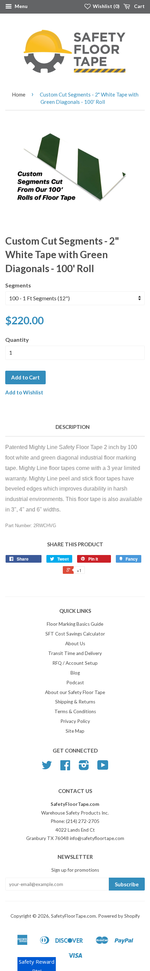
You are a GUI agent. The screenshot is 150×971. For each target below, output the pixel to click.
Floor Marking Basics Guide (75, 624)
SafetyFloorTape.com (73, 916)
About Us (75, 643)
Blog (75, 673)
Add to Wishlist (24, 392)
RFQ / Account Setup (75, 663)
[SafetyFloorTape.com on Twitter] (47, 767)
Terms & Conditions (75, 711)
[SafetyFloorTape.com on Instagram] (83, 767)
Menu (21, 6)
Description (72, 427)
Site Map (75, 731)
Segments (18, 285)
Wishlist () (106, 6)
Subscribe (127, 884)
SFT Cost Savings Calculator (75, 634)
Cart (139, 6)
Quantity (17, 339)
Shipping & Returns (75, 701)
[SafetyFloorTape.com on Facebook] (65, 767)
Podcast (75, 682)
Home (18, 94)
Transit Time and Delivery (75, 653)
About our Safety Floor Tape (75, 692)
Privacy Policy (75, 721)
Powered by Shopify (119, 916)
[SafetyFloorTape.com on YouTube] (102, 767)
